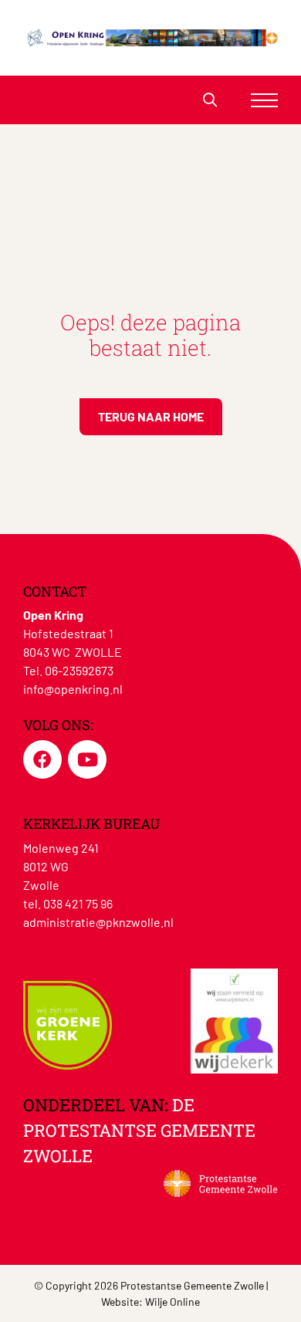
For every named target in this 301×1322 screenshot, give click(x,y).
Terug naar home (151, 416)
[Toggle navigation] (264, 100)
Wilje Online (172, 1301)
